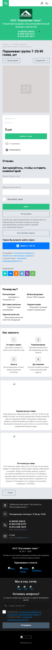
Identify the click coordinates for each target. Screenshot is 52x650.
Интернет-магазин (19, 44)
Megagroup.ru (26, 643)
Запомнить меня (15, 199)
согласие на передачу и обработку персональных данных (18, 254)
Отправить (26, 625)
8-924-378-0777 (26, 34)
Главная (6, 44)
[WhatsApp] (32, 273)
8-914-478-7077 (26, 36)
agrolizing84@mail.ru (19, 538)
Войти (26, 207)
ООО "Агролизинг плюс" (26, 20)
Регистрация (26, 214)
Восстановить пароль (26, 233)
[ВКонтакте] (10, 273)
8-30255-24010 (26, 31)
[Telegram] (21, 273)
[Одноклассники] (16, 273)
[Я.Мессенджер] (5, 273)
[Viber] (27, 273)
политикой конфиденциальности (14, 259)
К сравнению (15, 144)
